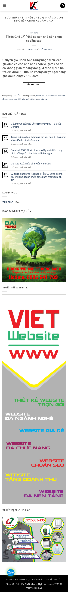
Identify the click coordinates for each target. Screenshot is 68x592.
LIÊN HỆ (49, 579)
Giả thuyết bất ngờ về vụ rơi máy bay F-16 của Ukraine (36, 125)
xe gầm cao (43, 99)
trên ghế (25, 99)
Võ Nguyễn (46, 49)
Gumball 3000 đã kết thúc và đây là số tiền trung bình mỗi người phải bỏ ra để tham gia (37, 152)
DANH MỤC (25, 579)
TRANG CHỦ (12, 579)
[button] (4, 5)
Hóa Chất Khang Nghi (31, 584)
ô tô (19, 99)
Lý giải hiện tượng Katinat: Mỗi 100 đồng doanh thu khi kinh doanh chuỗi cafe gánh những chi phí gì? (36, 176)
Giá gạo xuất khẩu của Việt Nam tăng (31, 163)
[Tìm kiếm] (62, 5)
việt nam (33, 99)
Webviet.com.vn (34, 587)
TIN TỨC (34, 33)
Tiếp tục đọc (34, 84)
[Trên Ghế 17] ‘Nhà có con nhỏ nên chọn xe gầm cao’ (34, 38)
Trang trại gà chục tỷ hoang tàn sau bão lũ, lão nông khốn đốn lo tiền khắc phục (38, 138)
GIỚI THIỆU (37, 579)
